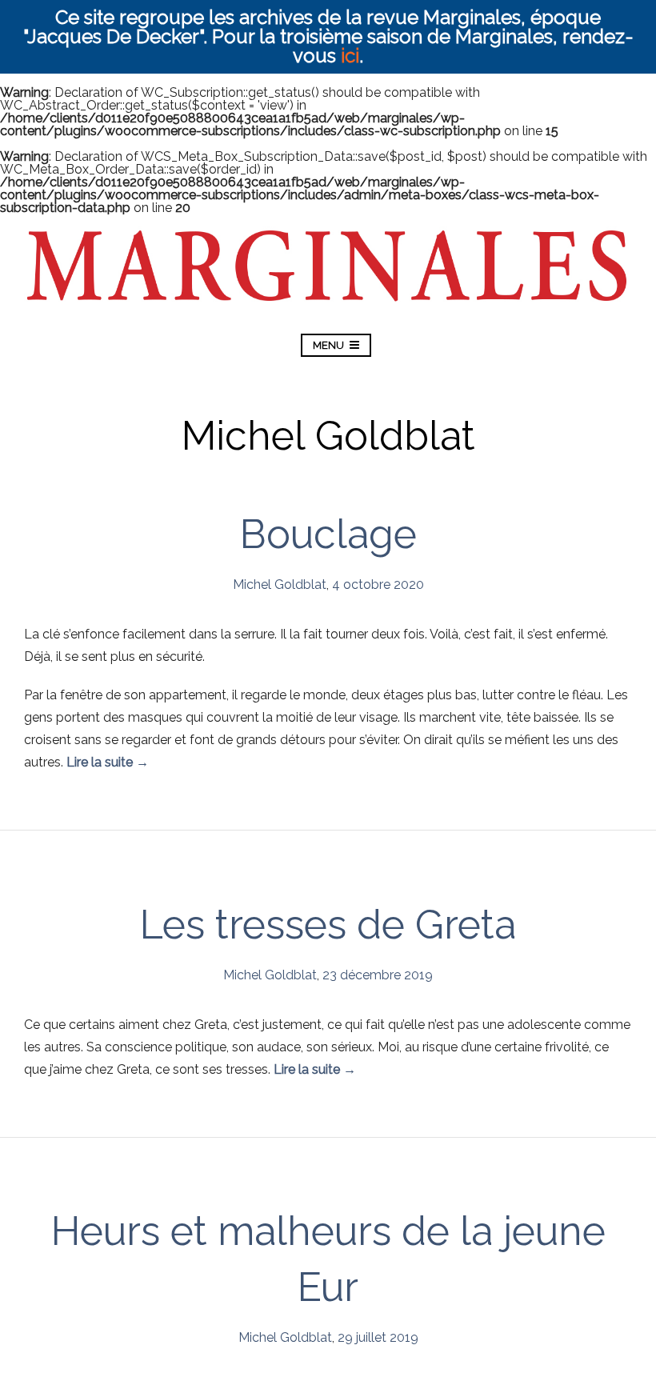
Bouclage (328, 534)
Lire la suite (107, 762)
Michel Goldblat (279, 584)
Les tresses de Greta (328, 924)
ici (350, 55)
